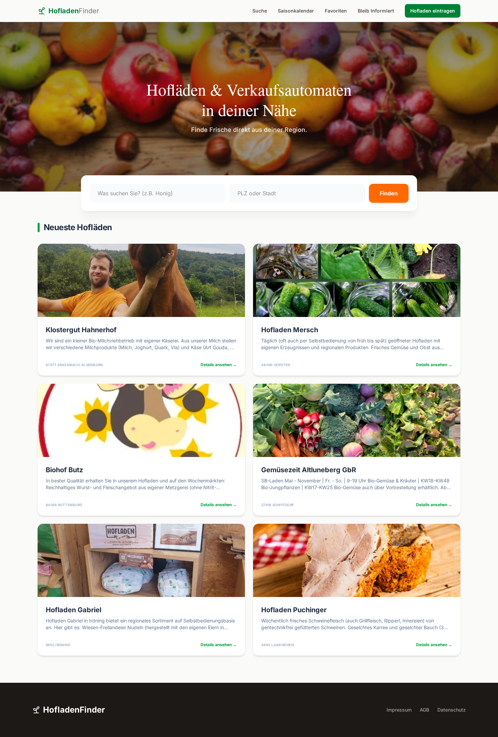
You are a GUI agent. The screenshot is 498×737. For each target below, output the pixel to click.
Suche (259, 11)
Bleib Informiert (376, 11)
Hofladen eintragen (432, 11)
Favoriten (336, 11)
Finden (389, 193)
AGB (424, 710)
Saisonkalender (296, 11)
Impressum (399, 710)
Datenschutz (451, 710)
